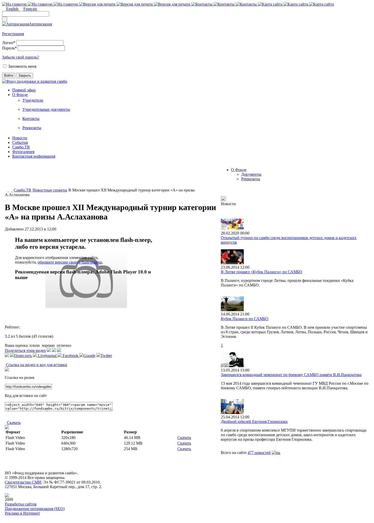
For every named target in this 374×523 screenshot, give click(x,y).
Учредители (32, 100)
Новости (19, 138)
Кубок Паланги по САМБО (244, 318)
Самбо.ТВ (21, 147)
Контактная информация (33, 156)
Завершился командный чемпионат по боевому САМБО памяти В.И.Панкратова (291, 375)
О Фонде (20, 94)
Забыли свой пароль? (20, 57)
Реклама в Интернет (22, 513)
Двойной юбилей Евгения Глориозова (254, 421)
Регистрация (13, 34)
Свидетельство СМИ (23, 482)
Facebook (70, 355)
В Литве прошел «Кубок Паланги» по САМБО (261, 272)
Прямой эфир (24, 90)
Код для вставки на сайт (26, 395)
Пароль (9, 48)
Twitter (106, 355)
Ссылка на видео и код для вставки (36, 365)
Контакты (30, 118)
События (20, 142)
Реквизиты (31, 128)
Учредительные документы (46, 109)
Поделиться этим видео (25, 350)
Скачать (14, 422)
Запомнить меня (22, 66)
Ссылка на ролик (20, 377)
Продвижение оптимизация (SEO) (35, 508)
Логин (8, 42)
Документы (251, 174)
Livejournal (47, 355)
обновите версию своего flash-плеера (70, 262)
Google (89, 355)
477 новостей (259, 452)
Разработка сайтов (21, 504)
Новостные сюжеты (50, 190)
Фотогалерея (23, 151)
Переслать (23, 355)
